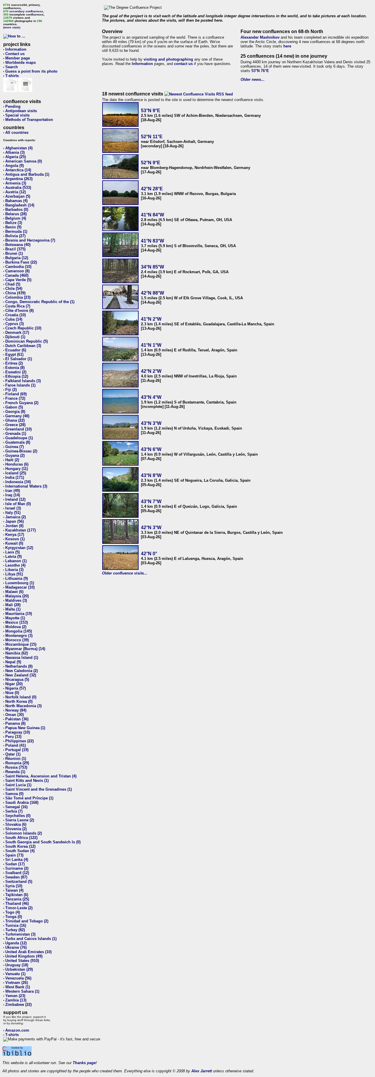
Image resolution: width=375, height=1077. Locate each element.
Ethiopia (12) (16, 376)
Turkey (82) (15, 930)
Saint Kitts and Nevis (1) (27, 780)
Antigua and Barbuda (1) (27, 174)
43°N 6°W (151, 449)
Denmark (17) (17, 332)
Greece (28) (15, 425)
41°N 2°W (151, 319)
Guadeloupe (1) (19, 438)
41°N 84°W (152, 214)
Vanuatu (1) (15, 974)
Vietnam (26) (16, 982)
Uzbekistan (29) (19, 969)
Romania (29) (17, 763)
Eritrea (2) (14, 363)
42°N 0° (149, 553)
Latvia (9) (13, 556)
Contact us (15, 54)
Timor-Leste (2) (19, 908)
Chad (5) (12, 284)
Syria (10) (13, 886)
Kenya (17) (14, 534)
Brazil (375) (15, 249)
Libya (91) (14, 574)
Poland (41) (15, 745)
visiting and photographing (168, 59)
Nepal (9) (13, 662)
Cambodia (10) (18, 266)
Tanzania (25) (17, 899)
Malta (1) (13, 609)
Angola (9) (14, 165)
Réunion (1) (15, 758)
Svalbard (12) (17, 873)
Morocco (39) (17, 640)
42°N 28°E (152, 188)
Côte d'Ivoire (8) (19, 310)
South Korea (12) (20, 846)
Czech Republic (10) (23, 328)
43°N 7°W (151, 501)
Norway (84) (15, 710)
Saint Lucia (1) (18, 785)
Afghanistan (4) (19, 148)
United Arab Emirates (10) (28, 952)
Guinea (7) (14, 447)
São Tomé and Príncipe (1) (29, 798)
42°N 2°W (151, 371)
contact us (183, 63)
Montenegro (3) (19, 635)
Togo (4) (12, 912)
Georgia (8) (15, 411)
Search (11, 67)
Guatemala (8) (17, 442)
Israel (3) (13, 508)
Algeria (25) (15, 157)
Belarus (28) (16, 214)
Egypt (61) (14, 354)
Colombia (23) (17, 297)
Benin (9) (13, 227)
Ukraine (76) (16, 947)
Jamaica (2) (15, 517)
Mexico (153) (16, 622)
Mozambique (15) (20, 644)
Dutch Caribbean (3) (23, 345)
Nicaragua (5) (17, 679)
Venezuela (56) (18, 978)
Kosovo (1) (15, 539)
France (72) (15, 398)
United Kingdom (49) (23, 956)
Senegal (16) (16, 807)
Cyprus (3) (14, 324)
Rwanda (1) (15, 772)
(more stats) (11, 27)
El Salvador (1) (18, 359)
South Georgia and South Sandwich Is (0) (43, 842)
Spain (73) (14, 855)
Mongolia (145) (18, 631)
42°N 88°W (152, 292)
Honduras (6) (16, 464)
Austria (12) (15, 192)
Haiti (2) (12, 460)
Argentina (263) (19, 179)
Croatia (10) (15, 315)
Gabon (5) (14, 407)
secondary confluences (26, 11)
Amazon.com (17, 1030)
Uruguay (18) (16, 965)
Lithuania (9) (16, 578)
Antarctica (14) (18, 170)
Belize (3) (13, 222)
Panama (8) (15, 723)
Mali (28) (13, 605)
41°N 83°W (152, 240)
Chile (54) (13, 288)
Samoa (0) (14, 793)
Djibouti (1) (15, 337)
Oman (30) (14, 714)
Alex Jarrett (201, 1071)
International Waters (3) (26, 486)
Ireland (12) (15, 499)
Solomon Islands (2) (23, 833)
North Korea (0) (19, 701)
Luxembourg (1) (19, 583)
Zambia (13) (15, 1000)
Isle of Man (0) (18, 504)
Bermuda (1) (16, 231)
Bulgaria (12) (16, 258)
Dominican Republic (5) (26, 341)
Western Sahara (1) (22, 991)
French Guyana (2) (21, 403)
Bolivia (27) (15, 236)
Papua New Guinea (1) (25, 728)
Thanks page (84, 1063)
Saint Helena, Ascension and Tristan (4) (40, 776)
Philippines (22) (19, 741)
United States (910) (22, 960)
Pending (13, 106)
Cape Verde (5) (18, 280)
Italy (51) (13, 512)
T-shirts (12, 75)
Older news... (253, 79)
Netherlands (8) (19, 666)
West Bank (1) (17, 987)
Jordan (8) (14, 526)
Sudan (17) (15, 864)
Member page (17, 58)
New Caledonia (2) (21, 671)
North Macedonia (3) (23, 706)
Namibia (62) (16, 653)
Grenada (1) (15, 433)
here (287, 46)
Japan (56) (14, 521)
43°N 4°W (151, 397)
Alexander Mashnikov (260, 37)
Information (15, 49)
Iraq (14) (12, 495)
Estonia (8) (15, 367)
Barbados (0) (16, 209)
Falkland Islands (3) (23, 381)
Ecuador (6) (15, 350)
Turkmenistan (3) (20, 934)
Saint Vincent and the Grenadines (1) (38, 789)
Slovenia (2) (16, 829)
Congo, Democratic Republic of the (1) (39, 302)
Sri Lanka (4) (16, 859)
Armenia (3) (15, 183)
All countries (16, 132)
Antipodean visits (21, 111)
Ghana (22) (15, 420)
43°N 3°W (151, 423)
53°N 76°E (260, 71)
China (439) (15, 293)
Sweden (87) (16, 877)
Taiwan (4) (14, 890)
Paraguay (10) (17, 732)
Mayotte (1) (15, 618)
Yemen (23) (15, 996)
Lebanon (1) (16, 561)
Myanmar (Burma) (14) (25, 649)
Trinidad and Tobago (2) (26, 921)
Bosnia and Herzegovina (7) (30, 240)
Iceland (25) (15, 473)
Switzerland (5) (18, 881)
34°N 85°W (152, 266)
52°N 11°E (152, 136)
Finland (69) (16, 394)
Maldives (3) (16, 600)
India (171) (14, 477)
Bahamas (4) (16, 201)
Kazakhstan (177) (20, 530)
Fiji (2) (11, 389)
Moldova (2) (15, 627)
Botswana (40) (17, 244)
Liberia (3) (14, 569)
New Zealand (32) (20, 675)
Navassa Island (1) (21, 657)
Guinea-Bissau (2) (21, 451)
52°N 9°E (150, 162)
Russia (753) (16, 767)
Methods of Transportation (29, 119)
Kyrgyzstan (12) (19, 548)
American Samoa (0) (23, 161)
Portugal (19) (16, 750)
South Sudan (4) (20, 851)
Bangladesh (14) (19, 205)
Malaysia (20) (17, 596)
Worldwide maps (20, 62)
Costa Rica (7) (17, 306)
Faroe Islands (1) (20, 385)
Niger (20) (14, 684)
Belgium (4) (15, 218)
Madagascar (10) (20, 587)
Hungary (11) (16, 468)
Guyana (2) (15, 455)
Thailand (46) (17, 903)
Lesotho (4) (15, 565)
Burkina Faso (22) (21, 262)
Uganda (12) (16, 943)
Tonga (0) (13, 916)
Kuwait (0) (14, 543)
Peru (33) (13, 736)
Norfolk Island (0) (20, 697)
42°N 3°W (151, 527)
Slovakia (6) (15, 824)
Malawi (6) (14, 591)
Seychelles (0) (17, 815)
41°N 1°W (151, 345)
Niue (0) (12, 692)
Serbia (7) (14, 811)
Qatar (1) (13, 754)
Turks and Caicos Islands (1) (31, 938)
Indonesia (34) (18, 482)
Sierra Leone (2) (19, 820)
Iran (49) (12, 490)
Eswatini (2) (15, 372)
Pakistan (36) (16, 719)
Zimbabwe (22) (18, 1004)
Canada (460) (16, 275)
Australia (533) (18, 187)
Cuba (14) (13, 319)
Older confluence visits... (124, 573)
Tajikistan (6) (16, 895)
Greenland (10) (18, 429)
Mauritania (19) (18, 613)
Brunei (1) (14, 253)
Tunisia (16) (15, 925)
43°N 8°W (151, 475)
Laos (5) (12, 552)
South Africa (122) (21, 837)
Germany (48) (17, 416)
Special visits (17, 115)
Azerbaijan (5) (17, 196)
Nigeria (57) (15, 688)
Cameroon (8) (17, 271)
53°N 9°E (150, 110)
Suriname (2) (16, 868)
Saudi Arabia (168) (21, 802)
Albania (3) (15, 152)
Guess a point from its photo (31, 71)
